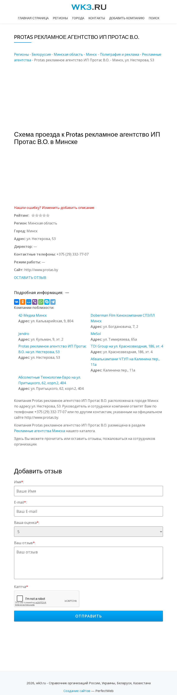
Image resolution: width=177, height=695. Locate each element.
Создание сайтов (76, 691)
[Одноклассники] (22, 302)
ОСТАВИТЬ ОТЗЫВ (30, 277)
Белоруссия (41, 54)
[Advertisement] (95, 93)
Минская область (68, 54)
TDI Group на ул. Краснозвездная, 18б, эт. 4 (127, 346)
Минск (91, 54)
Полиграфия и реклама (119, 54)
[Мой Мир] (28, 302)
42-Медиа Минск (32, 315)
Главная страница (33, 18)
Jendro (23, 333)
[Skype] (46, 302)
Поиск (154, 18)
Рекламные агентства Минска (39, 430)
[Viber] (34, 302)
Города (78, 18)
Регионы (60, 18)
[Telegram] (52, 302)
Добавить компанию (126, 18)
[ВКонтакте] (16, 302)
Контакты (96, 18)
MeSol (96, 333)
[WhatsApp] (40, 302)
